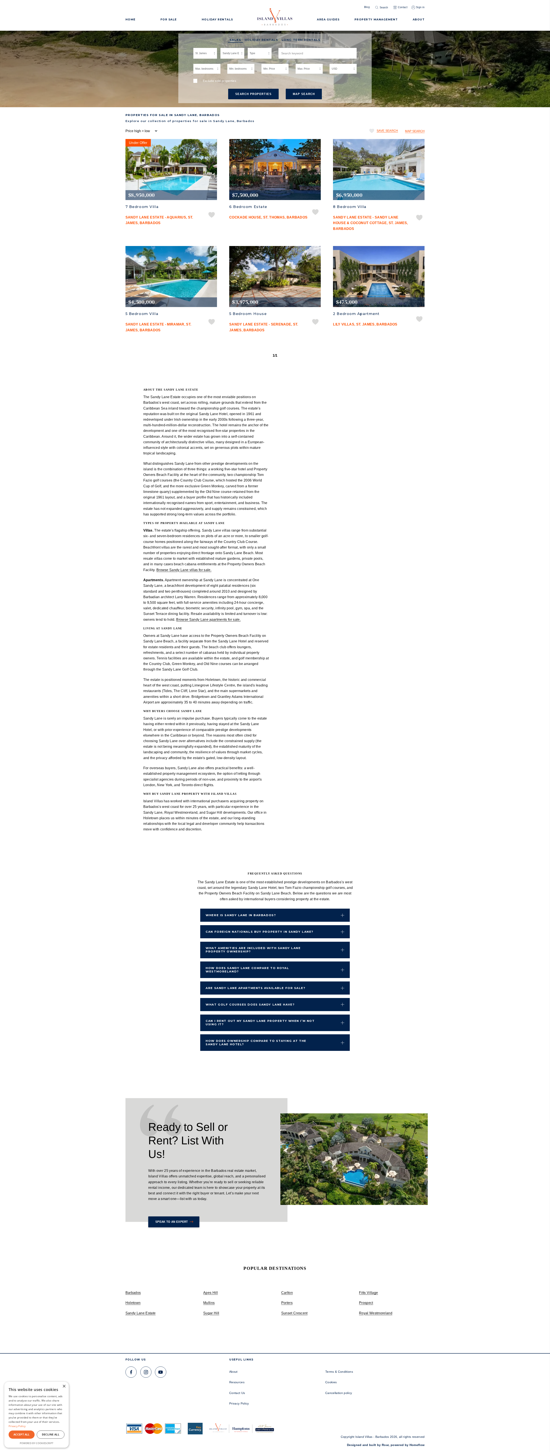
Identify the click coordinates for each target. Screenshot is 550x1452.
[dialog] (36, 1415)
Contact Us (237, 1393)
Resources (236, 1382)
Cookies (331, 1382)
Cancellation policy (338, 1393)
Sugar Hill (211, 1313)
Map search (415, 131)
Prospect (366, 1303)
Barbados (133, 1293)
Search (384, 7)
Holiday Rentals (261, 39)
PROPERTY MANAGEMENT (376, 19)
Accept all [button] (22, 1434)
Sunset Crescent (294, 1313)
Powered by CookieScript (36, 1443)
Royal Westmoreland (375, 1313)
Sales (235, 39)
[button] (342, 915)
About (233, 1371)
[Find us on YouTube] (160, 1372)
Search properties (253, 94)
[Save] (211, 215)
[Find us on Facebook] (131, 1372)
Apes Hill (210, 1293)
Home (130, 19)
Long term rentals (301, 39)
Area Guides (328, 19)
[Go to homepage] (275, 15)
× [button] (64, 1386)
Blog (367, 7)
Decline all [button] (50, 1434)
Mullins (209, 1303)
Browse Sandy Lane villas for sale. (183, 570)
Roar (385, 1445)
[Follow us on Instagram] (146, 1372)
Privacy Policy (239, 1403)
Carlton (287, 1293)
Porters (287, 1303)
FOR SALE (168, 19)
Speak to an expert (171, 1221)
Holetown (133, 1303)
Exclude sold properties (219, 81)
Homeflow (417, 1445)
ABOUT (419, 19)
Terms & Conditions (339, 1371)
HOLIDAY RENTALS (217, 19)
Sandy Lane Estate (140, 1313)
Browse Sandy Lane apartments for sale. (208, 619)
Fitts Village (368, 1293)
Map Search (304, 94)
